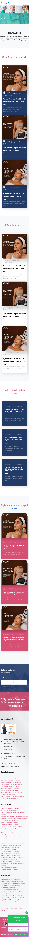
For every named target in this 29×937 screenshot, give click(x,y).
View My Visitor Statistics (12, 766)
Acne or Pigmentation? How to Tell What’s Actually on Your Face (14, 102)
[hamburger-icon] (25, 2)
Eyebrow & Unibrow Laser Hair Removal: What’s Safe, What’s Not (14, 196)
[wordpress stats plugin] (3, 766)
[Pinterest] (14, 764)
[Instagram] (11, 764)
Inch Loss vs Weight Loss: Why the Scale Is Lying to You (13, 439)
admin (8, 92)
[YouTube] (9, 764)
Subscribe (14, 682)
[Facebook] (2, 764)
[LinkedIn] (7, 764)
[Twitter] (4, 764)
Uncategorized (8, 95)
